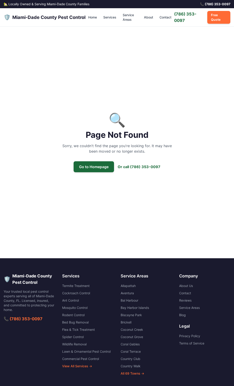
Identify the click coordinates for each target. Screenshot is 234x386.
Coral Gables (130, 344)
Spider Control (73, 337)
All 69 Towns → (132, 373)
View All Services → (77, 366)
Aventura (127, 293)
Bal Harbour (129, 300)
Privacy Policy (189, 336)
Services (109, 17)
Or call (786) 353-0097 (139, 166)
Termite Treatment (76, 286)
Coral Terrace (131, 351)
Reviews (185, 300)
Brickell (126, 322)
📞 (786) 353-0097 (23, 318)
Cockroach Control (76, 293)
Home (92, 17)
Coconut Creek (132, 329)
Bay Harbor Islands (135, 308)
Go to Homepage (94, 166)
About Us (186, 286)
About (148, 17)
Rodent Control (73, 315)
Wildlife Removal (74, 344)
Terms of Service (191, 343)
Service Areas (128, 17)
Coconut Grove (132, 337)
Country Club (130, 359)
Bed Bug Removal (75, 322)
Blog (182, 315)
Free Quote (216, 17)
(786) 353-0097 (185, 17)
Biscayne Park (131, 315)
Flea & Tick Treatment (78, 329)
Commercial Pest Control (80, 359)
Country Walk (131, 366)
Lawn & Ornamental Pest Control (86, 351)
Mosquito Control (75, 308)
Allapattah (128, 286)
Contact (165, 17)
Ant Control (70, 300)
